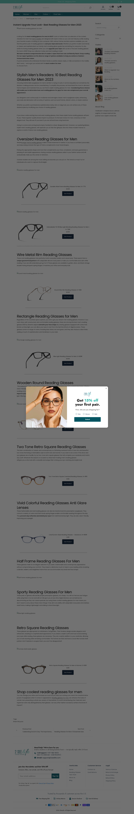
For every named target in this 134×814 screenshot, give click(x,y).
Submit (87, 419)
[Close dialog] (106, 388)
